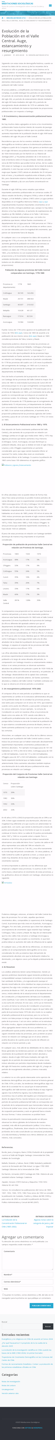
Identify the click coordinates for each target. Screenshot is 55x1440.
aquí (41, 202)
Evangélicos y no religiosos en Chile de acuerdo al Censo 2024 (27, 1339)
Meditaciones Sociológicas (17, 3)
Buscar (4, 1322)
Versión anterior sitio (16, 18)
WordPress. (38, 1428)
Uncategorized (7, 1389)
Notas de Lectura (8, 1385)
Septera (27, 1428)
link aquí (18, 333)
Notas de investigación (11, 1381)
